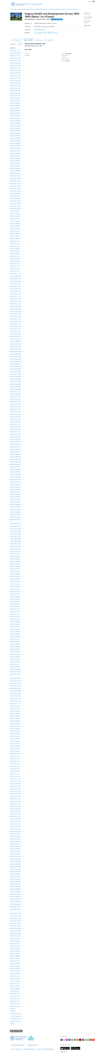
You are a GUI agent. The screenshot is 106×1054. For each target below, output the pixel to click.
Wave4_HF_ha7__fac (15, 958)
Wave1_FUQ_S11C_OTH (15, 339)
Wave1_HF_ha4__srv (15, 218)
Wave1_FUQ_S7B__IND (15, 308)
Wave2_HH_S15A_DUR (15, 479)
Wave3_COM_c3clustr (15, 683)
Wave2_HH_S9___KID (15, 436)
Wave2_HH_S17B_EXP (15, 489)
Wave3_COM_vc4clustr (15, 701)
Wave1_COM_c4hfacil (15, 196)
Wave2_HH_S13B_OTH (15, 464)
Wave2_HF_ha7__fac (15, 568)
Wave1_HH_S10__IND (15, 98)
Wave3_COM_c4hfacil (15, 688)
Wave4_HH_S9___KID (15, 826)
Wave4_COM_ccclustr (15, 935)
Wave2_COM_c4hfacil (15, 536)
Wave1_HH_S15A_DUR (15, 138)
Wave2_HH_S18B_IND (15, 499)
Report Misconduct (48, 1049)
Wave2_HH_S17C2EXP (15, 494)
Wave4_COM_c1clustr (15, 906)
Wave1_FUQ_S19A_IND (15, 381)
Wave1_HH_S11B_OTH (15, 103)
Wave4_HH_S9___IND (15, 823)
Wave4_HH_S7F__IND (15, 813)
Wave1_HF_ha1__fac (15, 211)
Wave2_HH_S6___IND (15, 409)
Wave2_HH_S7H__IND (15, 429)
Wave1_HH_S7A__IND (15, 70)
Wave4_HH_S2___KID (15, 788)
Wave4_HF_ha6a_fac (15, 953)
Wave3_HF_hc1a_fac (15, 656)
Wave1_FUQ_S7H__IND (15, 323)
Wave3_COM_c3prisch (15, 686)
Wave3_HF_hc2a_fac (15, 661)
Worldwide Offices (32, 1045)
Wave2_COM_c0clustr (15, 514)
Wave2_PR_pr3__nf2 (15, 614)
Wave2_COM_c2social (15, 526)
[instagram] (67, 1039)
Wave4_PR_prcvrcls (15, 1006)
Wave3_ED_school (14, 756)
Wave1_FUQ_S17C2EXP (15, 374)
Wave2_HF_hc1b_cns (15, 589)
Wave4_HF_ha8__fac (15, 961)
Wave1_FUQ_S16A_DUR (15, 361)
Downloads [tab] (39, 40)
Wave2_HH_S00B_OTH (15, 394)
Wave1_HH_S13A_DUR (15, 120)
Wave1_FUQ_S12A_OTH (15, 346)
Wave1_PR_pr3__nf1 (15, 266)
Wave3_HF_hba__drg (15, 651)
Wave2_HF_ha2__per (15, 551)
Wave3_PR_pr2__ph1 (15, 761)
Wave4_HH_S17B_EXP (15, 879)
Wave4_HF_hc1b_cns (15, 978)
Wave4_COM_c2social (15, 915)
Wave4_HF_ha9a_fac (15, 963)
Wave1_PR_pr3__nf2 (15, 268)
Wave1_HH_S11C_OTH (15, 105)
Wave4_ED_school (14, 991)
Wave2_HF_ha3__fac (15, 553)
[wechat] (88, 1039)
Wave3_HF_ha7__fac (15, 639)
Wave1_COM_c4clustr (15, 193)
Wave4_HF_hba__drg (15, 971)
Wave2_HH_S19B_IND (15, 504)
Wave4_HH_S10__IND (15, 829)
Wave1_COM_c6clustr (15, 206)
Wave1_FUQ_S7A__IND (15, 306)
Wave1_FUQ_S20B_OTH (15, 389)
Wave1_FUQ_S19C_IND (15, 386)
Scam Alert (38, 1049)
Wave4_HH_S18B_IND (15, 889)
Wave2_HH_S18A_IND (15, 497)
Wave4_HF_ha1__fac (15, 938)
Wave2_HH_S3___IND (15, 401)
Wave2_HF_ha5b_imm (15, 561)
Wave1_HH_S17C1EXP (15, 150)
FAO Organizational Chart (17, 1045)
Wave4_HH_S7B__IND (15, 803)
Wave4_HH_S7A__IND (15, 801)
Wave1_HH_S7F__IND (15, 83)
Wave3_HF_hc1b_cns (15, 659)
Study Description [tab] (16, 40)
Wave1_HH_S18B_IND (15, 158)
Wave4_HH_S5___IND (15, 796)
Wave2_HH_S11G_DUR (15, 451)
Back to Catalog (17, 1031)
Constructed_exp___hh (15, 1018)
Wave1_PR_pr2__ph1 (15, 261)
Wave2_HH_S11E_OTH (15, 449)
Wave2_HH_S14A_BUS (15, 469)
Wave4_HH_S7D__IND (15, 808)
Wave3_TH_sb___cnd (15, 776)
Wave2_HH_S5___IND (15, 406)
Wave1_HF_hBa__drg (15, 238)
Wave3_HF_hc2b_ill (14, 664)
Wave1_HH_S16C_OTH (15, 145)
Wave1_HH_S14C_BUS (15, 133)
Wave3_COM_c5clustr (15, 693)
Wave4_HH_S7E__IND (15, 811)
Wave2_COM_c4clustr (15, 533)
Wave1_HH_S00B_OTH (15, 53)
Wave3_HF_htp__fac (15, 666)
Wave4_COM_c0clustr (15, 904)
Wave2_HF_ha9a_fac (15, 573)
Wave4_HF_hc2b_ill (14, 983)
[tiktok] (80, 1039)
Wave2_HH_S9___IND (15, 434)
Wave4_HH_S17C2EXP (15, 884)
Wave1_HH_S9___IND (15, 93)
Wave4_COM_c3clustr (15, 918)
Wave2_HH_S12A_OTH (15, 454)
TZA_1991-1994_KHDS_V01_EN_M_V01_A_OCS (59, 9)
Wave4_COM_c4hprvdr (15, 928)
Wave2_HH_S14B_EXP (15, 471)
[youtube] (93, 1039)
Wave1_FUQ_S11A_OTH (15, 334)
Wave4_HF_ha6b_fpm (15, 956)
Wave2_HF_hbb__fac (15, 584)
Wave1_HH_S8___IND (15, 90)
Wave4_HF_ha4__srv (15, 946)
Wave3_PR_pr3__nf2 (15, 768)
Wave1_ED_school (14, 256)
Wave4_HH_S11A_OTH (15, 831)
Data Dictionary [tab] (28, 40)
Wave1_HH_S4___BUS (15, 63)
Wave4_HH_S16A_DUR (15, 871)
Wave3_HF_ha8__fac (15, 641)
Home (11, 9)
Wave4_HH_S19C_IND (15, 896)
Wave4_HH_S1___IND (15, 786)
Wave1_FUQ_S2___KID (15, 293)
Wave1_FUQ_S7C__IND (15, 311)
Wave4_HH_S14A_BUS (15, 859)
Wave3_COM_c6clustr (15, 696)
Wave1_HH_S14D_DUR (15, 135)
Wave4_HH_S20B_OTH (15, 901)
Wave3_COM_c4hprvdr (15, 690)
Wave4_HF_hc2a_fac (15, 981)
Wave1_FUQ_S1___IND (15, 283)
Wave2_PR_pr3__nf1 (15, 611)
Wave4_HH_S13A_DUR (15, 851)
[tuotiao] (83, 1039)
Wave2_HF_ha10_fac (15, 579)
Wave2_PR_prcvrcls (15, 616)
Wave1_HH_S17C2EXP (15, 153)
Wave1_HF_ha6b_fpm (15, 228)
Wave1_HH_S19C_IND (15, 165)
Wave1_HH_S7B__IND (15, 73)
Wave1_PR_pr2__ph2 (15, 263)
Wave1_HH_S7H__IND (15, 88)
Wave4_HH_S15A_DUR (15, 869)
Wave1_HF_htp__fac (15, 253)
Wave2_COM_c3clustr (15, 528)
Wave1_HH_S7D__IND (15, 78)
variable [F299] (74, 9)
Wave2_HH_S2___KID (15, 399)
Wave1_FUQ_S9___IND (15, 326)
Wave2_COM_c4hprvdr (15, 538)
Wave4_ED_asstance (15, 988)
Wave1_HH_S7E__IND (15, 80)
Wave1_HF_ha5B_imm (15, 223)
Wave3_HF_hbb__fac (15, 654)
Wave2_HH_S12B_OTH (15, 456)
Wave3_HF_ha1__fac (15, 619)
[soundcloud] (77, 1039)
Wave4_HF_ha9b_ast (15, 966)
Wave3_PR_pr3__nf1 (15, 766)
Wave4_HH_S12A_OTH (15, 844)
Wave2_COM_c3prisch (15, 531)
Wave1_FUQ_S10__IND (15, 331)
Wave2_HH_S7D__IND (15, 419)
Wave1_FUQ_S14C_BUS (15, 356)
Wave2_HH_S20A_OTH (15, 509)
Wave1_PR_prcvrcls (15, 271)
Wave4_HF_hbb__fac (15, 973)
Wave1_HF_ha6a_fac (15, 226)
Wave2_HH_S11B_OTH (15, 444)
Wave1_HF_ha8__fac (15, 233)
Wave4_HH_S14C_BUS (15, 864)
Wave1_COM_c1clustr (15, 175)
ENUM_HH (12, 1008)
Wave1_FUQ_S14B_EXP (15, 354)
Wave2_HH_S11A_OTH (15, 441)
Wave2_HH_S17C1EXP (15, 492)
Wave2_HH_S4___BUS (15, 404)
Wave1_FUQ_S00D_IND (15, 281)
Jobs (12, 1049)
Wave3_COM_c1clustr (15, 671)
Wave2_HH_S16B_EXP (15, 484)
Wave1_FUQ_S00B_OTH (15, 276)
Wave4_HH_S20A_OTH (15, 899)
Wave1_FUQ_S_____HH (15, 273)
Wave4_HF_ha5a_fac (15, 948)
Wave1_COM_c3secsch (15, 191)
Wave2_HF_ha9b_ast (15, 576)
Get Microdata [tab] (50, 40)
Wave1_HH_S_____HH (15, 50)
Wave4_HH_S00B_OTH (15, 783)
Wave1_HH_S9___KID (15, 95)
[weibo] (91, 1039)
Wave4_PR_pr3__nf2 (15, 1003)
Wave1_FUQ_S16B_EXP (15, 364)
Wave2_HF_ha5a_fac (15, 558)
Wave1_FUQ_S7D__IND (15, 313)
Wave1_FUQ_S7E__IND (15, 316)
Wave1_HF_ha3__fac (15, 216)
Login (89, 1)
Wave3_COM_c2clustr (15, 678)
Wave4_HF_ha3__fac (15, 943)
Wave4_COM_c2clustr (15, 913)
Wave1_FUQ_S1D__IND (15, 288)
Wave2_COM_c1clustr (15, 517)
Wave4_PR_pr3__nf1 (15, 1001)
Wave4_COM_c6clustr (15, 933)
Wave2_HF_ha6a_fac (15, 563)
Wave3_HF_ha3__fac (15, 624)
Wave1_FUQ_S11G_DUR (15, 344)
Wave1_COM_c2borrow (15, 178)
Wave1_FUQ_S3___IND (15, 296)
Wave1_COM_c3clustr (15, 186)
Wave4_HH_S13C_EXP (15, 856)
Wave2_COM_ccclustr (15, 546)
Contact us (18, 1049)
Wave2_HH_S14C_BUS (15, 474)
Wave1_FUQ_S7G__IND (15, 321)
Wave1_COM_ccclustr (15, 208)
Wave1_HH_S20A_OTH (15, 168)
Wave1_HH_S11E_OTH (15, 108)
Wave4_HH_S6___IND (15, 798)
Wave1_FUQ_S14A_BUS (15, 351)
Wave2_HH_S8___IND (15, 431)
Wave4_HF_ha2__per (15, 940)
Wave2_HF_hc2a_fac (15, 591)
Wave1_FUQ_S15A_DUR (15, 359)
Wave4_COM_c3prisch (15, 920)
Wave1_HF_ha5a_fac (15, 221)
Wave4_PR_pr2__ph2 (15, 998)
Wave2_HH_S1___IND (15, 396)
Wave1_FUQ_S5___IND (15, 301)
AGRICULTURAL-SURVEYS (41, 9)
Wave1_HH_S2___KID (15, 58)
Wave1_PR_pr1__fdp (15, 258)
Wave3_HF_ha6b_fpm (15, 636)
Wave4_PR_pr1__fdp (15, 993)
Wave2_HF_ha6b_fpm (15, 566)
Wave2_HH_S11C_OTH (15, 446)
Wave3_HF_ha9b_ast (15, 646)
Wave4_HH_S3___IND (15, 791)
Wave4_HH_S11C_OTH (15, 836)
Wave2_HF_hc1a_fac (15, 586)
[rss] (72, 1039)
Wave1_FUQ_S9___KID (15, 329)
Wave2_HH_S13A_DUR (15, 461)
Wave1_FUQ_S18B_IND (15, 379)
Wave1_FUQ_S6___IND (15, 303)
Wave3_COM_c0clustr (15, 669)
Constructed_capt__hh (15, 1016)
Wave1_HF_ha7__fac (15, 231)
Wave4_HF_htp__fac (15, 986)
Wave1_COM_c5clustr (15, 201)
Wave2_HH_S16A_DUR (15, 482)
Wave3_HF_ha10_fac (15, 649)
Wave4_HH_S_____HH (15, 781)
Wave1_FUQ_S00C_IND (15, 278)
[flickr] (64, 1039)
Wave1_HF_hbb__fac (15, 241)
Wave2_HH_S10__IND (15, 439)
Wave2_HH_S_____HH (15, 391)
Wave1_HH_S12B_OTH (15, 115)
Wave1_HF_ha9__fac (15, 236)
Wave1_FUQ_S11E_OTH (15, 341)
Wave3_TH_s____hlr (15, 773)
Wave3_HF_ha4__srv (15, 626)
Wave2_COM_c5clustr (15, 541)
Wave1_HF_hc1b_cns (15, 246)
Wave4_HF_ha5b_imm (15, 951)
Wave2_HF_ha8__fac (15, 571)
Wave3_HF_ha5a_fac (15, 629)
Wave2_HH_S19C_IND (15, 507)
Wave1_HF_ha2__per (15, 213)
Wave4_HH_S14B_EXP (15, 861)
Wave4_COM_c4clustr (15, 923)
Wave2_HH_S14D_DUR (15, 477)
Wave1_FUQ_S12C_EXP (15, 349)
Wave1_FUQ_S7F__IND (15, 318)
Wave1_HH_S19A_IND (15, 160)
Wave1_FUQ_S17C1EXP (15, 371)
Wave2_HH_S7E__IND (15, 421)
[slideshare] (75, 1039)
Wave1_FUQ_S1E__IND (15, 291)
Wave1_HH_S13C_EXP (15, 125)
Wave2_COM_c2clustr (15, 523)
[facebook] (61, 1039)
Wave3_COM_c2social (15, 681)
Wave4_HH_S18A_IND (15, 886)
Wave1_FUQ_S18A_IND (15, 376)
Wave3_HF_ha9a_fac (15, 644)
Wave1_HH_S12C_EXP (15, 118)
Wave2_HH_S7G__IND (15, 426)
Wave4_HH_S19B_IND (15, 894)
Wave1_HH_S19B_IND (15, 163)
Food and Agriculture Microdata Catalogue (24, 9)
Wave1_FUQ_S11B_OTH (15, 336)
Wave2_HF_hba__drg (15, 581)
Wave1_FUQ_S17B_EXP (15, 369)
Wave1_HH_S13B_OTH (15, 123)
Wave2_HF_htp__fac (15, 596)
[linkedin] (69, 1039)
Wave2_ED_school (14, 601)
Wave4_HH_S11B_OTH (15, 833)
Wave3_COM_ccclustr (15, 698)
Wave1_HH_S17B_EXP (15, 148)
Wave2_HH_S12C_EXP (15, 459)
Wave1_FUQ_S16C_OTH (15, 366)
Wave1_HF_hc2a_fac (15, 248)
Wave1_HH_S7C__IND (15, 75)
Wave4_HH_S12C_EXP (15, 849)
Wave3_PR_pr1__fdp (15, 758)
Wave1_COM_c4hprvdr (15, 198)
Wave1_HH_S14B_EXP (15, 130)
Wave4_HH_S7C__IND (15, 806)
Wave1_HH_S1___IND (15, 55)
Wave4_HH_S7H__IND (15, 818)
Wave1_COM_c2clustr (15, 180)
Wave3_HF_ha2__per (15, 621)
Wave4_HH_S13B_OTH (15, 854)
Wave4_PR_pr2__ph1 (15, 996)
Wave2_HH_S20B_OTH (15, 512)
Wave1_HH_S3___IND (15, 60)
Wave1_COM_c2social (15, 183)
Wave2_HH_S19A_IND (15, 502)
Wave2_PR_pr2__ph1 (15, 606)
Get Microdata (57, 19)
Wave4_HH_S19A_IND (15, 891)
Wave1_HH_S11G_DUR (15, 110)
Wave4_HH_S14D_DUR (15, 866)
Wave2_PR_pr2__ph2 (15, 609)
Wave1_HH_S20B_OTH (15, 170)
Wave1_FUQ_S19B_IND (15, 384)
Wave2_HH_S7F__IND (15, 424)
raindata (12, 1023)
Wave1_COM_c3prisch (15, 188)
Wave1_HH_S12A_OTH (15, 113)
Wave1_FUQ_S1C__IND (15, 286)
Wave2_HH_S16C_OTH (15, 487)
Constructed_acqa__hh (15, 1013)
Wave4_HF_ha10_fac (15, 968)
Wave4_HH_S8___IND (15, 821)
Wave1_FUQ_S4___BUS (15, 298)
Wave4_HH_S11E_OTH (15, 838)
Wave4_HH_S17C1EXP (15, 881)
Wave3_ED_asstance (15, 753)
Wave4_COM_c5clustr (15, 930)
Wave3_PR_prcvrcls (15, 771)
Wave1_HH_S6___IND (15, 68)
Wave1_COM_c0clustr (15, 173)
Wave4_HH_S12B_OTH (15, 846)
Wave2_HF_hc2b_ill (14, 594)
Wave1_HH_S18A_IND (15, 155)
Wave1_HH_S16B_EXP (15, 143)
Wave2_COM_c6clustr (15, 543)
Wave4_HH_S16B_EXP (15, 874)
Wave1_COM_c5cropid (15, 203)
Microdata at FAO (37, 4)
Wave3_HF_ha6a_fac (15, 634)
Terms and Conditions (28, 1049)
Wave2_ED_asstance (15, 599)
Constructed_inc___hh (15, 1021)
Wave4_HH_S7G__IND (15, 816)
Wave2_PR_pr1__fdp (15, 604)
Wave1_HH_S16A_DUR (15, 140)
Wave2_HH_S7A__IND (15, 411)
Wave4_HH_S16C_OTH (15, 876)
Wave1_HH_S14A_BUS (15, 128)
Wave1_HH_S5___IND (15, 65)
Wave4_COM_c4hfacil (15, 925)
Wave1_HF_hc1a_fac (15, 243)
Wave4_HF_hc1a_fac (15, 976)
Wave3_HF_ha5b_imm (15, 631)
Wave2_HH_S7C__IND (15, 416)
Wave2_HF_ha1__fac (15, 548)
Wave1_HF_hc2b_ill (14, 251)
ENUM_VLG (13, 1011)
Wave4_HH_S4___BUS (15, 793)
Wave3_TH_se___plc (15, 778)
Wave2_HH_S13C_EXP (15, 466)
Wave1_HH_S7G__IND (15, 85)
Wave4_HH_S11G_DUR (15, 841)
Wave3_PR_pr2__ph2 (15, 763)
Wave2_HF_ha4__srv (15, 556)
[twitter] (85, 1039)
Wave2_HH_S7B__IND (15, 414)
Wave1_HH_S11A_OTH (15, 100)
